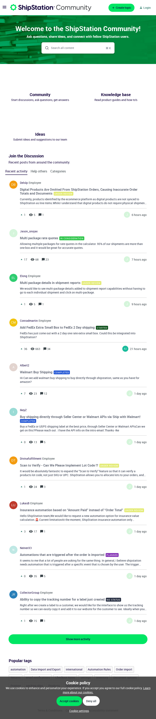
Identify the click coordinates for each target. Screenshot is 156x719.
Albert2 (24, 365)
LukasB (24, 503)
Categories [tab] (58, 171)
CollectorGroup (29, 592)
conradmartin (29, 320)
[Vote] (21, 214)
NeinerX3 (26, 548)
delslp (24, 182)
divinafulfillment (30, 458)
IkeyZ (23, 410)
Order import (124, 669)
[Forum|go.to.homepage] (50, 7)
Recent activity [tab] (16, 171)
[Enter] (45, 48)
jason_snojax (29, 231)
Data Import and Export (46, 669)
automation (18, 669)
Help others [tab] (39, 171)
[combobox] (78, 48)
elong (23, 276)
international (74, 669)
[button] (78, 711)
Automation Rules (99, 669)
